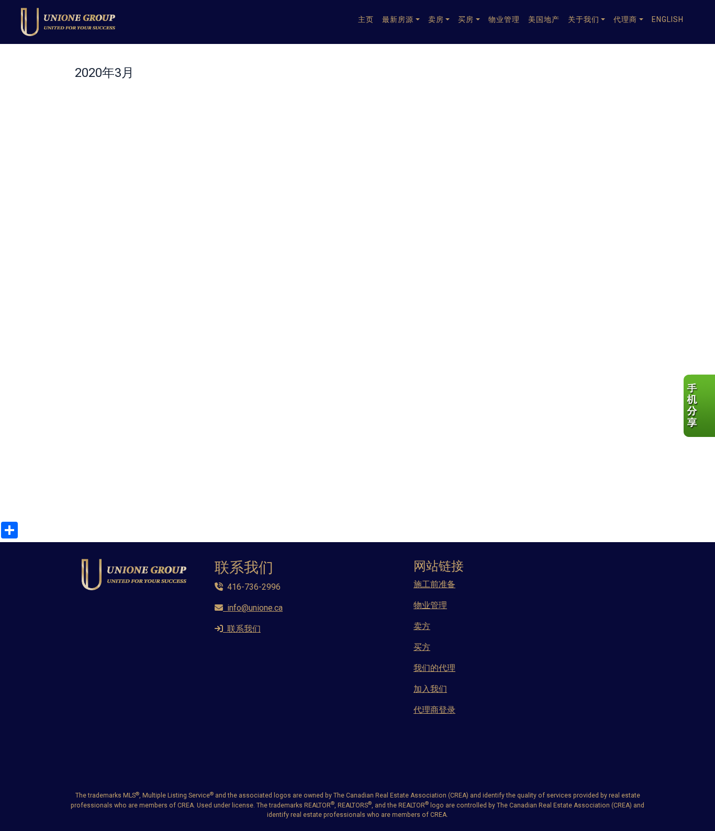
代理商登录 (434, 710)
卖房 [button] (436, 19)
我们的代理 (434, 668)
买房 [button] (466, 19)
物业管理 (504, 19)
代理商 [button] (625, 19)
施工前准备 (434, 584)
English (668, 19)
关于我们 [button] (583, 19)
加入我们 (430, 689)
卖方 (422, 626)
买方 (422, 647)
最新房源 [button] (398, 19)
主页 (366, 19)
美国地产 (544, 19)
